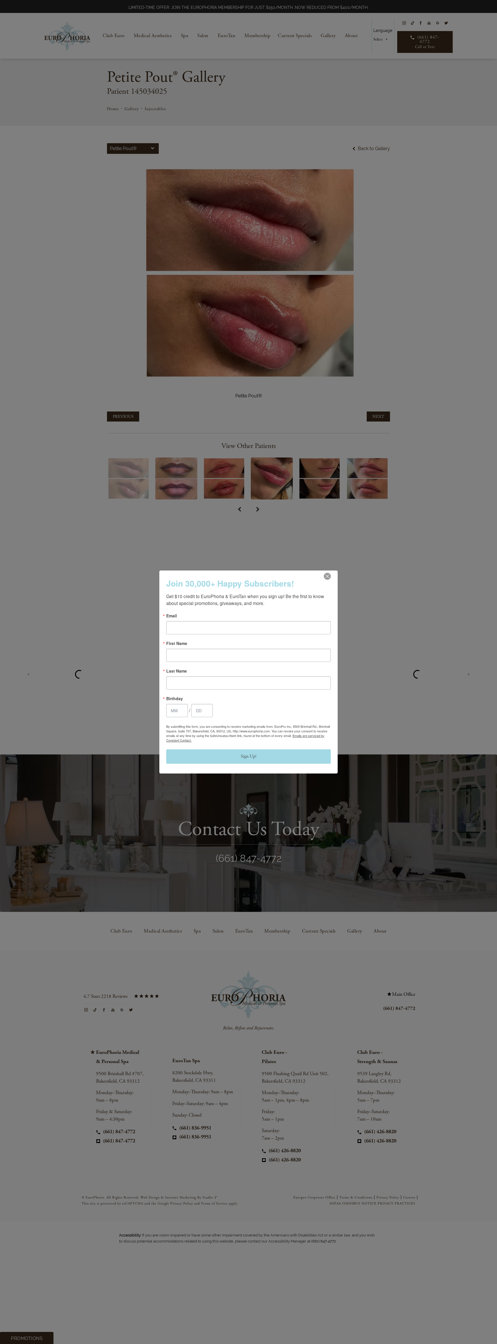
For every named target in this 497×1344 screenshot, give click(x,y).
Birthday (174, 698)
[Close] (327, 576)
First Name (176, 643)
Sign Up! (249, 756)
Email (171, 616)
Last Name (176, 671)
